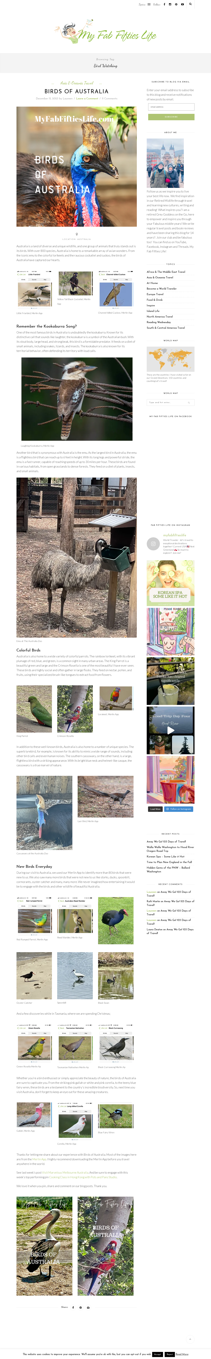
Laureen (68, 98)
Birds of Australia (77, 92)
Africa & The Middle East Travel (166, 272)
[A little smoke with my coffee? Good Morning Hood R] (171, 780)
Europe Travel (155, 294)
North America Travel (160, 317)
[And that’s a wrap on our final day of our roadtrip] (171, 681)
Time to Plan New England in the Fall (169, 862)
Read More (182, 1354)
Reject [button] (170, 1354)
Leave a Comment (87, 98)
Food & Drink (155, 300)
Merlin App (39, 1159)
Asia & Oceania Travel (76, 83)
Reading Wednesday (159, 322)
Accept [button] (157, 1354)
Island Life (153, 311)
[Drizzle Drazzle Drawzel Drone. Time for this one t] (171, 632)
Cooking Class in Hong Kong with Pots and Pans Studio (83, 1177)
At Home (152, 283)
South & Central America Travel (166, 328)
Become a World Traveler (162, 289)
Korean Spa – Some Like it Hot (165, 856)
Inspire (151, 305)
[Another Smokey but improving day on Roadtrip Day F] (171, 730)
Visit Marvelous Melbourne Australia (65, 1172)
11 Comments (109, 98)
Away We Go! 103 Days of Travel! (166, 841)
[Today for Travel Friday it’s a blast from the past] (171, 582)
